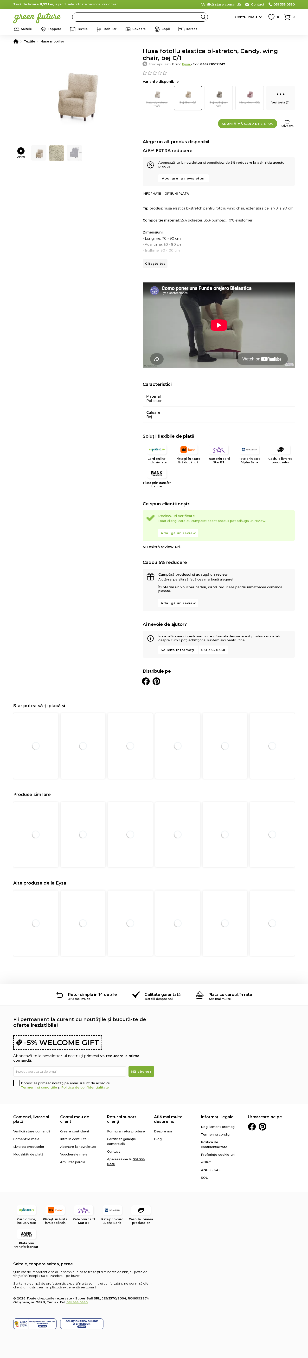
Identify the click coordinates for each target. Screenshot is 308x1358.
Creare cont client (74, 1131)
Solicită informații (178, 650)
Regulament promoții (218, 1127)
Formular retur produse (126, 1131)
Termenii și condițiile (39, 1087)
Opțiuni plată (177, 193)
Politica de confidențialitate (85, 1087)
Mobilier (109, 29)
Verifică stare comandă (221, 4)
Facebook (252, 1127)
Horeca (191, 29)
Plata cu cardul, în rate (230, 994)
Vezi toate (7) (280, 102)
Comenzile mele (26, 1139)
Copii (165, 29)
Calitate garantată (163, 994)
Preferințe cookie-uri (218, 1154)
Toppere (54, 29)
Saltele (26, 29)
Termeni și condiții (215, 1134)
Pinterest (262, 1127)
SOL (204, 1177)
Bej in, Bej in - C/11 (219, 104)
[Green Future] (16, 41)
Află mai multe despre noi (168, 1119)
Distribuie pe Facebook (146, 681)
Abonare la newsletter (183, 178)
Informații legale (217, 1117)
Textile (82, 29)
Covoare (139, 29)
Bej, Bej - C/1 (188, 102)
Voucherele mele (74, 1154)
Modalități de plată (28, 1154)
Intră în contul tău (74, 1139)
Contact (257, 4)
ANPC (206, 1162)
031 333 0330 (284, 4)
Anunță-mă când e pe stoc (248, 124)
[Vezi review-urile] (219, 73)
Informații (152, 193)
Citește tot (155, 263)
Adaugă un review (178, 533)
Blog (158, 1139)
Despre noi (163, 1131)
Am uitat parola (72, 1162)
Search (203, 17)
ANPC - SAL (210, 1170)
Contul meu (246, 17)
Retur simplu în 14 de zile (92, 994)
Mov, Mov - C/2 (249, 102)
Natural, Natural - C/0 (156, 104)
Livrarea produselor (28, 1147)
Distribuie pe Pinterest (156, 681)
